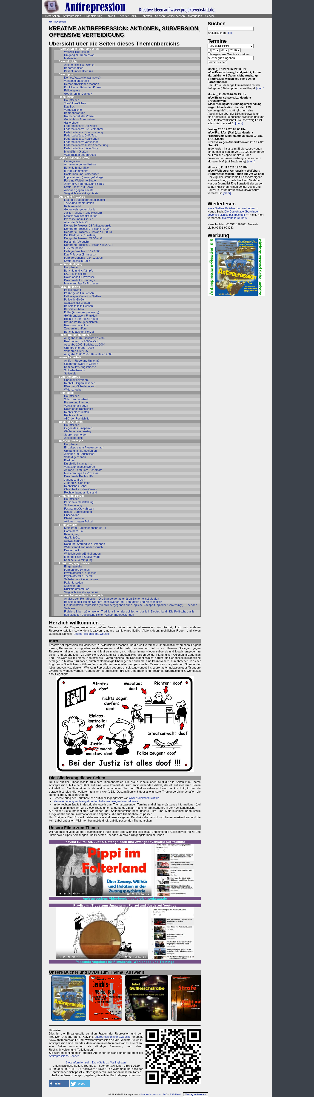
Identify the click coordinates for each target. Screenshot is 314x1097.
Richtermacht (72, 206)
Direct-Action (52, 16)
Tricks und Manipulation (79, 203)
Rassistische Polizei (76, 325)
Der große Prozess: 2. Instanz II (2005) (88, 232)
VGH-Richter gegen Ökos (80, 154)
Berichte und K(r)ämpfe (78, 270)
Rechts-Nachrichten (76, 412)
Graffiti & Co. (72, 537)
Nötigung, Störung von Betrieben (84, 544)
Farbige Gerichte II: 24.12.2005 (83, 257)
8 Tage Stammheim (76, 171)
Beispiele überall (74, 309)
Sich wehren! (72, 585)
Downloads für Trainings (79, 280)
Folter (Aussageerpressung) (81, 312)
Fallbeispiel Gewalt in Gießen (82, 296)
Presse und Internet (76, 402)
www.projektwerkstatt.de (144, 798)
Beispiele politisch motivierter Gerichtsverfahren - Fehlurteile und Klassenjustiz (113, 602)
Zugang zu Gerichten (77, 483)
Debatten (146, 16)
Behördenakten (73, 68)
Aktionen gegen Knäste (78, 190)
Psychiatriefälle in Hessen (80, 573)
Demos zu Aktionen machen (81, 84)
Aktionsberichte (73, 437)
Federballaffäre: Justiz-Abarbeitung (86, 145)
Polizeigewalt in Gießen (79, 293)
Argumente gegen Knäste (80, 164)
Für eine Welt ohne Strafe (80, 180)
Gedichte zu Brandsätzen (80, 119)
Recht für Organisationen (79, 383)
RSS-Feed (175, 1094)
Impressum (155, 1094)
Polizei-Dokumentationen (75, 335)
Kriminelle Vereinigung (78, 560)
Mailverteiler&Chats (234, 218)
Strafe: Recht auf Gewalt (79, 187)
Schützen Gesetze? (76, 399)
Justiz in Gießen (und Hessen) (83, 212)
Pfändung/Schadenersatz (80, 386)
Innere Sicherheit (70, 357)
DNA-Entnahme (74, 518)
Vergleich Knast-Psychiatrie (81, 193)
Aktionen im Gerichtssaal (79, 454)
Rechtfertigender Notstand (80, 492)
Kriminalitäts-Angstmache (80, 367)
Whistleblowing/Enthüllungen (82, 553)
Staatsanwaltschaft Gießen (80, 216)
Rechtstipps (66, 392)
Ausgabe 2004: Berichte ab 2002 (84, 338)
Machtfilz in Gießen (76, 151)
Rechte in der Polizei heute (81, 318)
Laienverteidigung (70, 264)
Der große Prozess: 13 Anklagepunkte (87, 225)
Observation (71, 515)
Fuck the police (73, 248)
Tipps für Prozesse (71, 441)
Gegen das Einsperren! (78, 428)
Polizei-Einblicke (69, 286)
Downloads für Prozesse (79, 277)
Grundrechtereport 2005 (79, 347)
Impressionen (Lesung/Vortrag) (83, 177)
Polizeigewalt (72, 290)
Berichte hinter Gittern (77, 167)
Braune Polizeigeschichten (81, 322)
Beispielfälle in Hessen (78, 306)
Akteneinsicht (68, 61)
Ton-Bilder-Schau (75, 103)
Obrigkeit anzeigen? (76, 380)
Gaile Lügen (72, 122)
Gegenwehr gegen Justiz (79, 209)
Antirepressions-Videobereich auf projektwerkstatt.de (125, 898)
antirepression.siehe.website (92, 633)
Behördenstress (69, 376)
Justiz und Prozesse (72, 196)
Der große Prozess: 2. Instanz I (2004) (87, 228)
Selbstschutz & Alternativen (81, 579)
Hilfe (230, 32)
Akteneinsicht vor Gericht (79, 64)
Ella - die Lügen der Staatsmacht (84, 199)
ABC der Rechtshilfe (76, 418)
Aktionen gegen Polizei (78, 521)
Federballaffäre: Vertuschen (81, 142)
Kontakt (144, 1094)
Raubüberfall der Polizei (79, 116)
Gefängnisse (72, 161)
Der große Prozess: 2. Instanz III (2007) (88, 245)
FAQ (165, 1094)
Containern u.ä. (73, 531)
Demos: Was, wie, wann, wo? (82, 77)
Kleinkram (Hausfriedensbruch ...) (85, 528)
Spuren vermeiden (75, 434)
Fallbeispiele (72, 90)
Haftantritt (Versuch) (76, 241)
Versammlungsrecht (76, 80)
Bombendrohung (74, 113)
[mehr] (260, 88)
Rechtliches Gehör (75, 486)
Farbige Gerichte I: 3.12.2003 (82, 251)
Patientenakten (73, 582)
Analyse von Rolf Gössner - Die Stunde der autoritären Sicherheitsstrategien (111, 598)
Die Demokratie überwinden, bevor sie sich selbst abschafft (234, 213)
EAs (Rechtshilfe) (75, 273)
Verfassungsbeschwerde (79, 466)
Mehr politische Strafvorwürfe (82, 556)
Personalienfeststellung (79, 502)
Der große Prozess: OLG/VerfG (83, 238)
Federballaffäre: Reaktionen (81, 138)
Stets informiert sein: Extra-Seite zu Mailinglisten (96, 1062)
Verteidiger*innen (75, 457)
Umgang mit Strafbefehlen (80, 450)
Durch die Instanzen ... (78, 463)
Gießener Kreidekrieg (77, 431)
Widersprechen (73, 389)
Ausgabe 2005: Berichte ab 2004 (84, 344)
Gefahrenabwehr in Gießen (81, 364)
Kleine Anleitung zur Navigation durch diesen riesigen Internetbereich (97, 801)
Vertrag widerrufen (195, 1094)
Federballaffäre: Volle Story (81, 148)
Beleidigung (71, 534)
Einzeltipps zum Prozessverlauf (83, 447)
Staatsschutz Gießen (77, 302)
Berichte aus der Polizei (79, 331)
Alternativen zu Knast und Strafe (84, 183)
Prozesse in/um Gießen (78, 219)
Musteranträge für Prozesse (81, 283)
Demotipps (66, 74)
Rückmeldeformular (76, 589)
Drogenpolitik (72, 550)
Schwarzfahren (73, 540)
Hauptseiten (71, 100)
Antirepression (72, 16)
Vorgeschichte (73, 109)
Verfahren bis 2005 (76, 351)
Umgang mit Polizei (71, 495)
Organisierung (93, 16)
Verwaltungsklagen (76, 405)
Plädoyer (69, 460)
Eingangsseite (73, 566)
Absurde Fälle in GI (76, 222)
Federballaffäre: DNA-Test (80, 135)
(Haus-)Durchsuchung (78, 511)
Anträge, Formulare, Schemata (83, 470)
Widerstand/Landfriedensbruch (83, 547)
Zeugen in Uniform (75, 328)
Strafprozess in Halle (77, 261)
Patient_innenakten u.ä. (79, 71)
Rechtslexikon (73, 415)
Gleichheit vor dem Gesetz (80, 489)
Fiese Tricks (66, 97)
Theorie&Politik (127, 16)
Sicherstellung (73, 505)
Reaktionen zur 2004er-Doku (82, 341)
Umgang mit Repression (79, 55)
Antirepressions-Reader (64, 1056)
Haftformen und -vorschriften (82, 174)
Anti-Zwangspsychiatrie (74, 563)
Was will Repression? (77, 52)
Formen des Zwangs (77, 569)
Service (210, 16)
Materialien (195, 16)
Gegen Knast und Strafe (74, 158)
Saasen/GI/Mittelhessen (170, 16)
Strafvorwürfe (68, 524)
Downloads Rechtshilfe (78, 409)
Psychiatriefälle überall (78, 576)
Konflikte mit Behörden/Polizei (83, 87)
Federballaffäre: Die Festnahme (84, 129)
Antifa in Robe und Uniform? (82, 360)
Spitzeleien (71, 373)
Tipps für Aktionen (71, 421)
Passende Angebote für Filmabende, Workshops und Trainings (125, 962)
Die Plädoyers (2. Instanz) (80, 235)
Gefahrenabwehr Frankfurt (80, 315)
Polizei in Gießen (75, 299)
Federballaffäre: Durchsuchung (83, 132)
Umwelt (110, 16)
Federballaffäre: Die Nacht (80, 126)
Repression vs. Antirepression (79, 48)
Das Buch (70, 106)
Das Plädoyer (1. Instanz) (80, 254)
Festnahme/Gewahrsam (79, 508)
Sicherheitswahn (74, 370)
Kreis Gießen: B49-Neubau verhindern (232, 208)
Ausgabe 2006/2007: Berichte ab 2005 (88, 354)
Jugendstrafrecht (74, 479)
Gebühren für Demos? (78, 93)
